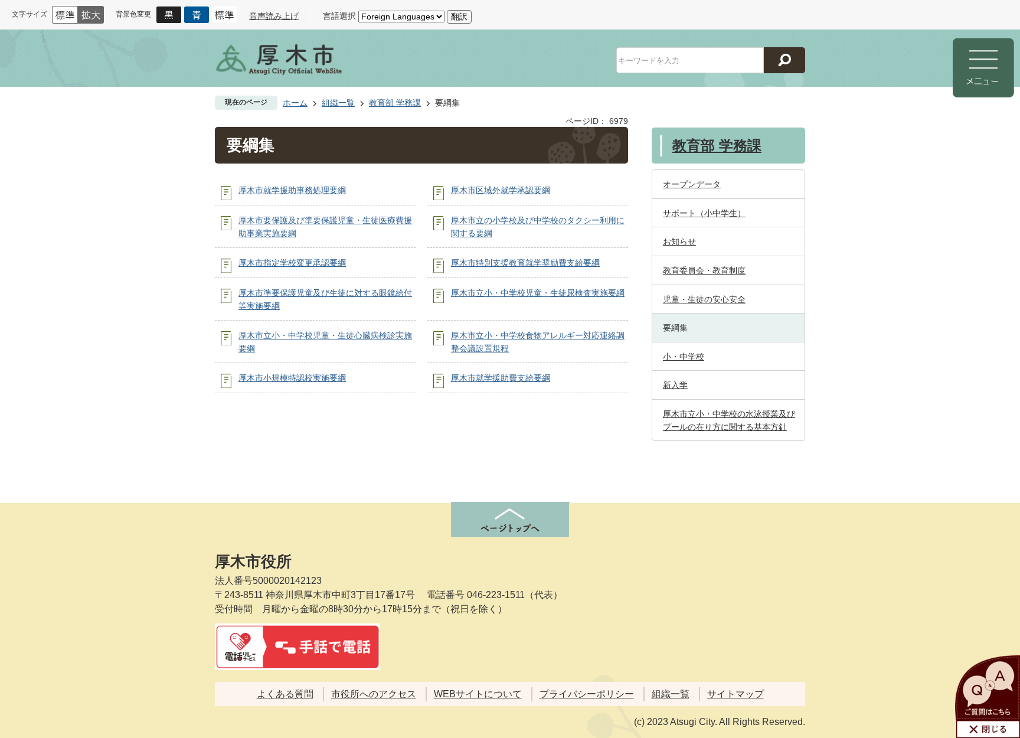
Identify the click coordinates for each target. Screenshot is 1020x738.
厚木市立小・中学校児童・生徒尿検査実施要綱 (538, 293)
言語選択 (339, 16)
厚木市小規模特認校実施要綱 (292, 378)
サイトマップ (735, 694)
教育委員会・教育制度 (704, 270)
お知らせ (679, 241)
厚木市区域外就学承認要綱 (500, 190)
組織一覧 (338, 102)
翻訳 (459, 16)
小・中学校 (683, 356)
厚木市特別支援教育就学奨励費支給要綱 (525, 262)
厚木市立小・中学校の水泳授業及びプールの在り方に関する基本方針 (729, 420)
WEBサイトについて (478, 694)
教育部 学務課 (395, 102)
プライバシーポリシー (587, 694)
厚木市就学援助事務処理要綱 (292, 190)
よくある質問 (285, 694)
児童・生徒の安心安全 (704, 299)
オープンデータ (692, 184)
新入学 (675, 385)
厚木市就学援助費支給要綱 (500, 378)
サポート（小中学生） (704, 213)
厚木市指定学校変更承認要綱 (292, 262)
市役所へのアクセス (373, 694)
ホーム (295, 102)
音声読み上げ (274, 16)
